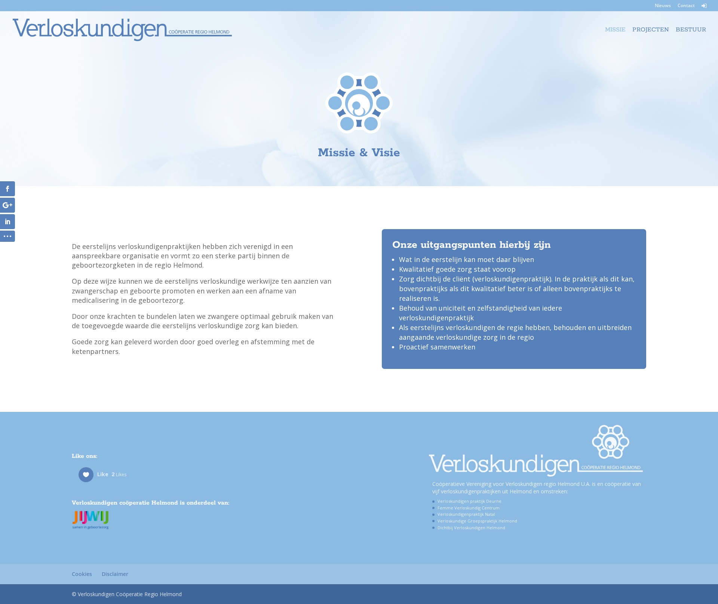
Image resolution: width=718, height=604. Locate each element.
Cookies (82, 573)
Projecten (650, 30)
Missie (615, 30)
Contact (686, 6)
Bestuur (691, 30)
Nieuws (663, 6)
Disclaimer (115, 573)
